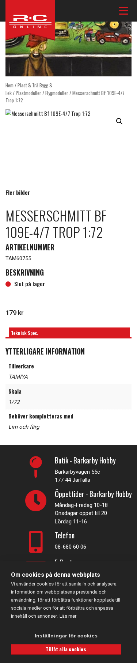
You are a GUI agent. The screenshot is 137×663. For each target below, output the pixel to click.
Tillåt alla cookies (66, 649)
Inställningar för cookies (66, 636)
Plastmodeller (28, 92)
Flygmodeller (56, 92)
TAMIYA (18, 377)
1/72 (13, 402)
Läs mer (68, 616)
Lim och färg (23, 427)
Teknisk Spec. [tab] (24, 333)
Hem (9, 85)
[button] (119, 121)
